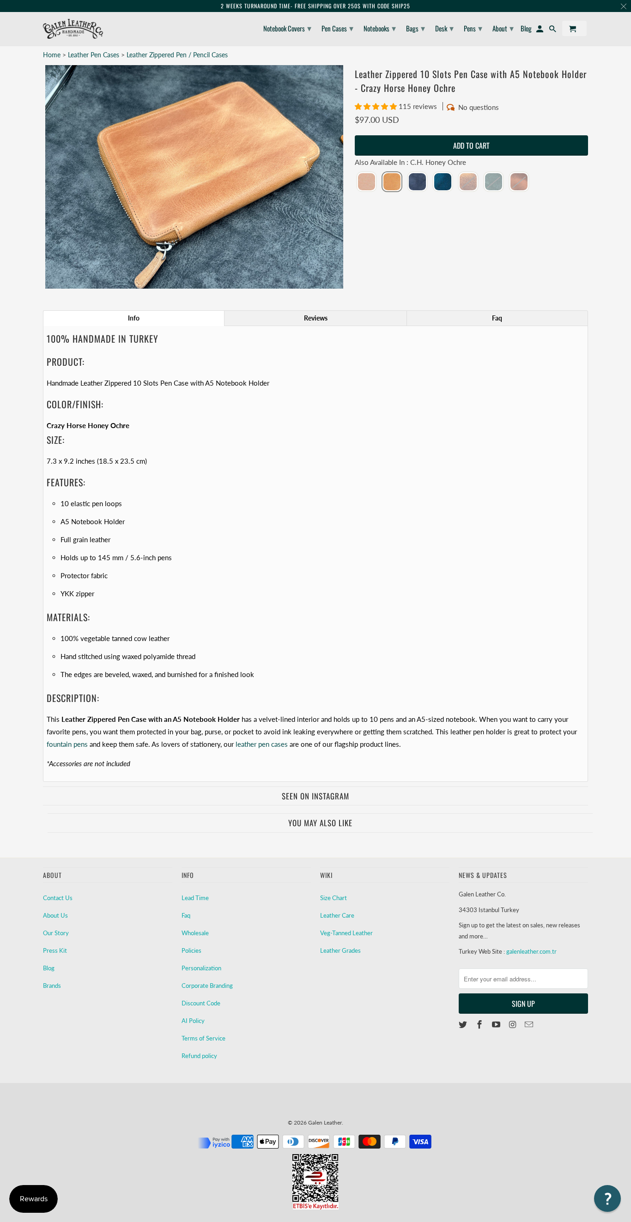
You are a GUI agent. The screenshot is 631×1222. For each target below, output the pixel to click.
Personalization (201, 968)
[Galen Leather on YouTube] (497, 1024)
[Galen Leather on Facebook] (480, 1024)
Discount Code (201, 1003)
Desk (444, 28)
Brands (52, 985)
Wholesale (195, 933)
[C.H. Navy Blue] (417, 182)
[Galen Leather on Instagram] (513, 1024)
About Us (55, 915)
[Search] (553, 30)
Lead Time (195, 897)
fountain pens (67, 744)
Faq (186, 915)
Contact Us (58, 897)
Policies (191, 950)
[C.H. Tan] (519, 182)
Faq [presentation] (497, 318)
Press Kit (55, 950)
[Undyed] (366, 182)
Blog (49, 968)
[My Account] (540, 30)
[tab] (133, 318)
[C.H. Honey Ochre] (392, 182)
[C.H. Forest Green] (493, 182)
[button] (377, 106)
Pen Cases (337, 28)
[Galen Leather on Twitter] (464, 1024)
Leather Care (337, 915)
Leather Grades (340, 950)
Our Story (56, 933)
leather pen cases (262, 744)
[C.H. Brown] (468, 182)
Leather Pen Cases (94, 55)
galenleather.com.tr (531, 951)
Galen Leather (325, 1122)
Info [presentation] (134, 318)
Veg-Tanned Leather (346, 933)
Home (52, 55)
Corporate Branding (207, 985)
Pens (473, 28)
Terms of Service (203, 1038)
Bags (415, 28)
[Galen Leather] (73, 29)
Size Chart (333, 897)
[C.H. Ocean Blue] (443, 182)
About (503, 28)
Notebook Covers (287, 28)
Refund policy (199, 1055)
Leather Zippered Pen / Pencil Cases (177, 55)
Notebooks (380, 28)
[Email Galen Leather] (530, 1024)
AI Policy (193, 1020)
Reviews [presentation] (316, 318)
